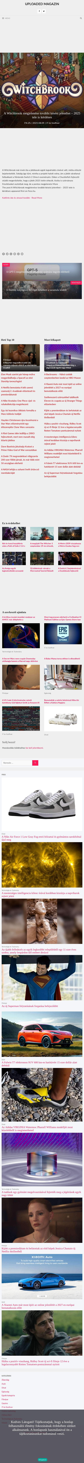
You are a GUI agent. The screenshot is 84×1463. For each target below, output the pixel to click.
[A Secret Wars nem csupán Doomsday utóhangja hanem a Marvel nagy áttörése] (21, 688)
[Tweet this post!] (7, 255)
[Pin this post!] (14, 255)
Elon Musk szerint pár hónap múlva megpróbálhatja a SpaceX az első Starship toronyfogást (18, 378)
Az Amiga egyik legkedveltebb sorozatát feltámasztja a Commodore (13, 571)
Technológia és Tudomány (12, 652)
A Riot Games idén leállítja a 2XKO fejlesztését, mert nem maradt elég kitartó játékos (18, 437)
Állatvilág (5, 1380)
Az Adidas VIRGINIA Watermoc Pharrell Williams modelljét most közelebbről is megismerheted (63, 453)
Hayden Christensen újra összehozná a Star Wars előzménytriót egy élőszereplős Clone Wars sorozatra (19, 423)
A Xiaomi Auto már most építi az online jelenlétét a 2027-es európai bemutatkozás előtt (63, 387)
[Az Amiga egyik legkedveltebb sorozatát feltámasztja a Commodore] (14, 563)
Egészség (47, 693)
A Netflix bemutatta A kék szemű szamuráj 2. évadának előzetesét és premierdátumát (18, 391)
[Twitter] (44, 11)
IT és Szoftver (53, 123)
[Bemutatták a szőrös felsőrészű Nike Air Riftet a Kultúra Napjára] (63, 729)
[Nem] (81, 1436)
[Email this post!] (22, 255)
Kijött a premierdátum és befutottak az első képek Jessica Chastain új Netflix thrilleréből (62, 414)
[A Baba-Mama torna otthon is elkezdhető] (63, 688)
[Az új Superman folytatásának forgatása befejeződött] (42, 999)
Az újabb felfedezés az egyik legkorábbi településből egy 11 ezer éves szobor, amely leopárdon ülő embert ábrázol (39, 951)
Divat (46, 735)
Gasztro (5, 1403)
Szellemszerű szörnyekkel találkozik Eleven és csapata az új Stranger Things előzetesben (63, 400)
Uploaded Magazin (42, 4)
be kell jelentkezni (34, 748)
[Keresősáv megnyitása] (81, 18)
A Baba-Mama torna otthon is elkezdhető (62, 659)
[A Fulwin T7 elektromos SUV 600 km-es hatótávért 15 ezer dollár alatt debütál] (42, 1055)
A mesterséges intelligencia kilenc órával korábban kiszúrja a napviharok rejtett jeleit (62, 440)
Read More (37, 198)
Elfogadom (42, 1460)
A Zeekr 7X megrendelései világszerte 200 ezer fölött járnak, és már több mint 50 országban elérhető (20, 459)
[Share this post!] (3, 255)
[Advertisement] (42, 36)
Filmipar (5, 693)
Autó (3, 1060)
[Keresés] (35, 763)
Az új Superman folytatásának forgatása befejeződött (30, 1006)
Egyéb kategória (8, 1395)
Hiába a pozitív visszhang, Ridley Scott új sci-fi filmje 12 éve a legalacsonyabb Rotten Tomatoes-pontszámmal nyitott (63, 427)
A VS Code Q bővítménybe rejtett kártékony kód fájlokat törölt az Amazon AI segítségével (20, 702)
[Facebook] (39, 11)
